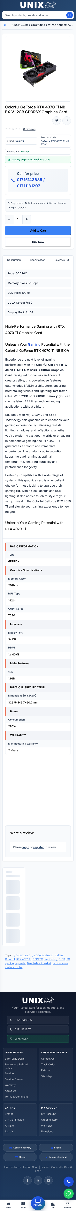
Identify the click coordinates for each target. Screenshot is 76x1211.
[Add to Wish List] (56, 120)
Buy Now (38, 241)
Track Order (48, 1064)
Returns (45, 1070)
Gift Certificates (14, 1119)
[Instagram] (38, 1180)
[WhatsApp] (69, 1194)
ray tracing (50, 959)
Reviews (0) (62, 259)
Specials (10, 1131)
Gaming (34, 344)
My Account (48, 1113)
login (25, 847)
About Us (10, 1090)
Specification (37, 259)
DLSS (62, 959)
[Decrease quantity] (9, 219)
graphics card (22, 955)
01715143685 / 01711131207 (31, 182)
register (38, 847)
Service (9, 1073)
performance (60, 963)
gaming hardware (42, 955)
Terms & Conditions (16, 1096)
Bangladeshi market (39, 963)
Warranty (10, 1084)
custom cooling (14, 967)
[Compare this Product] (66, 120)
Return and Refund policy (16, 1066)
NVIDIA (59, 955)
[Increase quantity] (26, 219)
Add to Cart (38, 230)
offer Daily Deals (15, 1058)
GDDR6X (38, 959)
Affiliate (9, 1125)
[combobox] (34, 15)
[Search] (69, 15)
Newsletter (47, 1131)
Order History (49, 1119)
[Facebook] (27, 1180)
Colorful (19, 140)
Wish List (46, 1125)
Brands (9, 1113)
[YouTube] (48, 1180)
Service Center (14, 1079)
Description (14, 259)
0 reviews (29, 129)
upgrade (20, 963)
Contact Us (48, 1058)
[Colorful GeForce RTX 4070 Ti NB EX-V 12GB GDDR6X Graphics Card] (38, 69)
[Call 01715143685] (69, 1182)
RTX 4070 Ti (23, 959)
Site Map (46, 1076)
